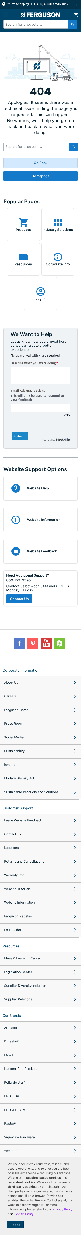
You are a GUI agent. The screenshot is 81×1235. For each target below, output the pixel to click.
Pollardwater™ (14, 1082)
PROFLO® (11, 1096)
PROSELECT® (14, 1110)
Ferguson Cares (16, 710)
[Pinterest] (32, 643)
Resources (11, 946)
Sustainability (14, 751)
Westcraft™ (12, 1151)
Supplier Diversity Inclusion (25, 986)
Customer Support (18, 808)
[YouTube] (46, 643)
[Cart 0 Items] (75, 14)
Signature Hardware (19, 1137)
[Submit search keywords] (72, 24)
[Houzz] (59, 643)
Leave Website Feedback (23, 820)
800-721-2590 (18, 580)
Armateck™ (12, 1028)
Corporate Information (21, 670)
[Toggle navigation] (5, 14)
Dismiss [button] (15, 1224)
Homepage (40, 176)
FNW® (9, 1055)
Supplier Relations (18, 999)
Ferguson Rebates (18, 916)
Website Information (19, 902)
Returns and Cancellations (24, 861)
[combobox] (38, 24)
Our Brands (12, 1015)
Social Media (14, 737)
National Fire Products (21, 1069)
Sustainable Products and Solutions (31, 792)
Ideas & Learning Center (22, 958)
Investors (11, 765)
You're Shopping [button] (38, 4)
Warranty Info (14, 875)
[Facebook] (19, 643)
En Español (12, 930)
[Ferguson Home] (40, 14)
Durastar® (11, 1041)
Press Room (13, 723)
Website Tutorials (17, 889)
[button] (77, 1160)
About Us (11, 682)
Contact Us (19, 599)
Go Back (41, 163)
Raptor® (10, 1123)
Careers (10, 696)
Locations (11, 848)
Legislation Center (18, 972)
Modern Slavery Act (19, 778)
